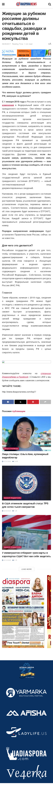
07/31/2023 (7, 461)
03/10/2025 (7, 560)
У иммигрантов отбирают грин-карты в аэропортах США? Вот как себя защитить (26, 554)
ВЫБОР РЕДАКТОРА (12, 498)
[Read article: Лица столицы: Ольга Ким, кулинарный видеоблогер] (26, 433)
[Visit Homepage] (26, 4)
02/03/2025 (7, 511)
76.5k (16, 461)
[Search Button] (49, 4)
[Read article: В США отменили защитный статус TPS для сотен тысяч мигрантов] (26, 483)
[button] (26, 611)
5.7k (15, 560)
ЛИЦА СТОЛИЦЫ (11, 448)
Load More (26, 569)
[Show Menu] (3, 4)
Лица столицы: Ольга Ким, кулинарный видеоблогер (25, 455)
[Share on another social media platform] (45, 402)
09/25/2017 (6, 44)
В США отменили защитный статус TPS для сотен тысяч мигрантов (25, 505)
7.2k (15, 511)
